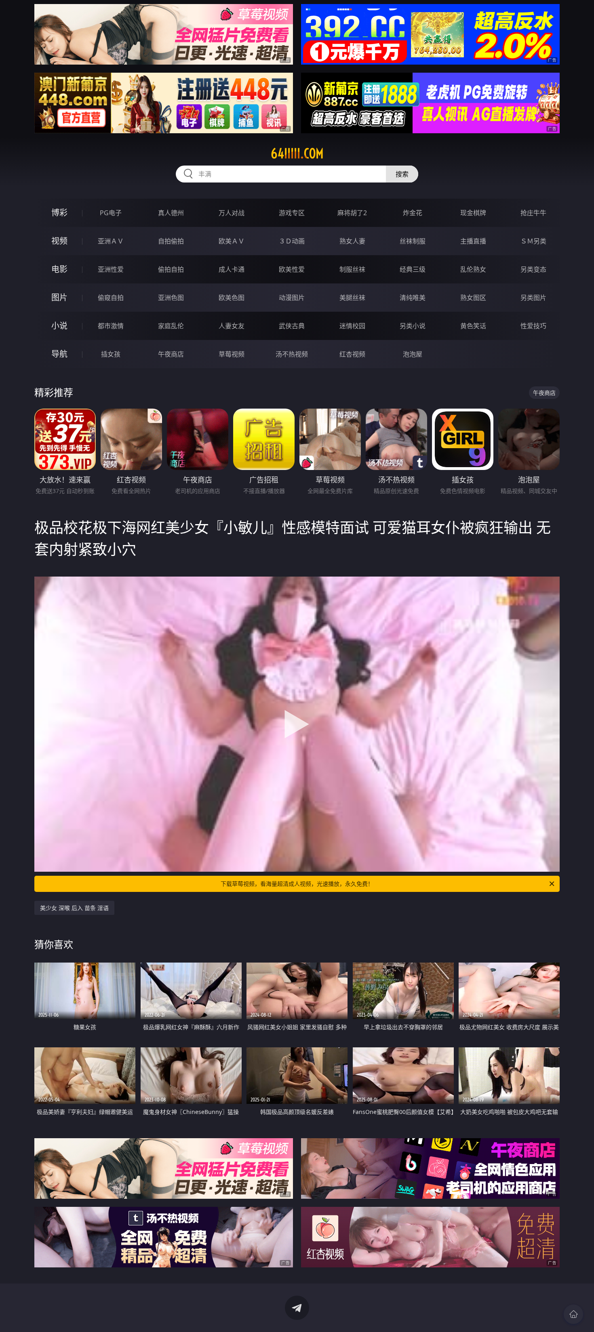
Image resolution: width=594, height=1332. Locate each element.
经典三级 (412, 269)
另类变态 (533, 269)
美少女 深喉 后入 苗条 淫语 (74, 908)
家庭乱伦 (171, 325)
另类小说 (412, 325)
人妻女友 (231, 325)
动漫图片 (292, 297)
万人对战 (231, 212)
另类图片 (533, 297)
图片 (59, 297)
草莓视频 (231, 354)
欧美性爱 (292, 269)
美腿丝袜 (352, 297)
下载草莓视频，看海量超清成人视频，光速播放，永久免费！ (297, 883)
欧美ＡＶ (231, 241)
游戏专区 (292, 212)
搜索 (402, 174)
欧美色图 (231, 297)
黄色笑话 (473, 325)
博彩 (59, 212)
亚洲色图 (171, 297)
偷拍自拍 (171, 269)
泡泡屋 (412, 354)
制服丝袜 (352, 269)
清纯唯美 (412, 297)
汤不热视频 (292, 354)
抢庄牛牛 (533, 212)
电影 (59, 269)
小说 (59, 325)
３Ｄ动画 (292, 241)
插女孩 (110, 354)
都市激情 (111, 325)
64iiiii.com (297, 153)
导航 (59, 353)
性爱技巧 (533, 325)
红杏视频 (352, 354)
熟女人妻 (352, 241)
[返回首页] (573, 1314)
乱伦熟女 (473, 269)
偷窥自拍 (111, 297)
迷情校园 (352, 325)
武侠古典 (292, 325)
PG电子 (111, 212)
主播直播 (473, 241)
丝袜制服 (412, 241)
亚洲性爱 (111, 269)
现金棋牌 (473, 212)
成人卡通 (231, 269)
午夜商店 (171, 354)
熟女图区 (473, 297)
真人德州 (171, 212)
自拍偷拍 (171, 241)
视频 (59, 240)
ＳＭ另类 (533, 241)
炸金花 (412, 212)
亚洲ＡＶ (111, 241)
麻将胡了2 (352, 212)
